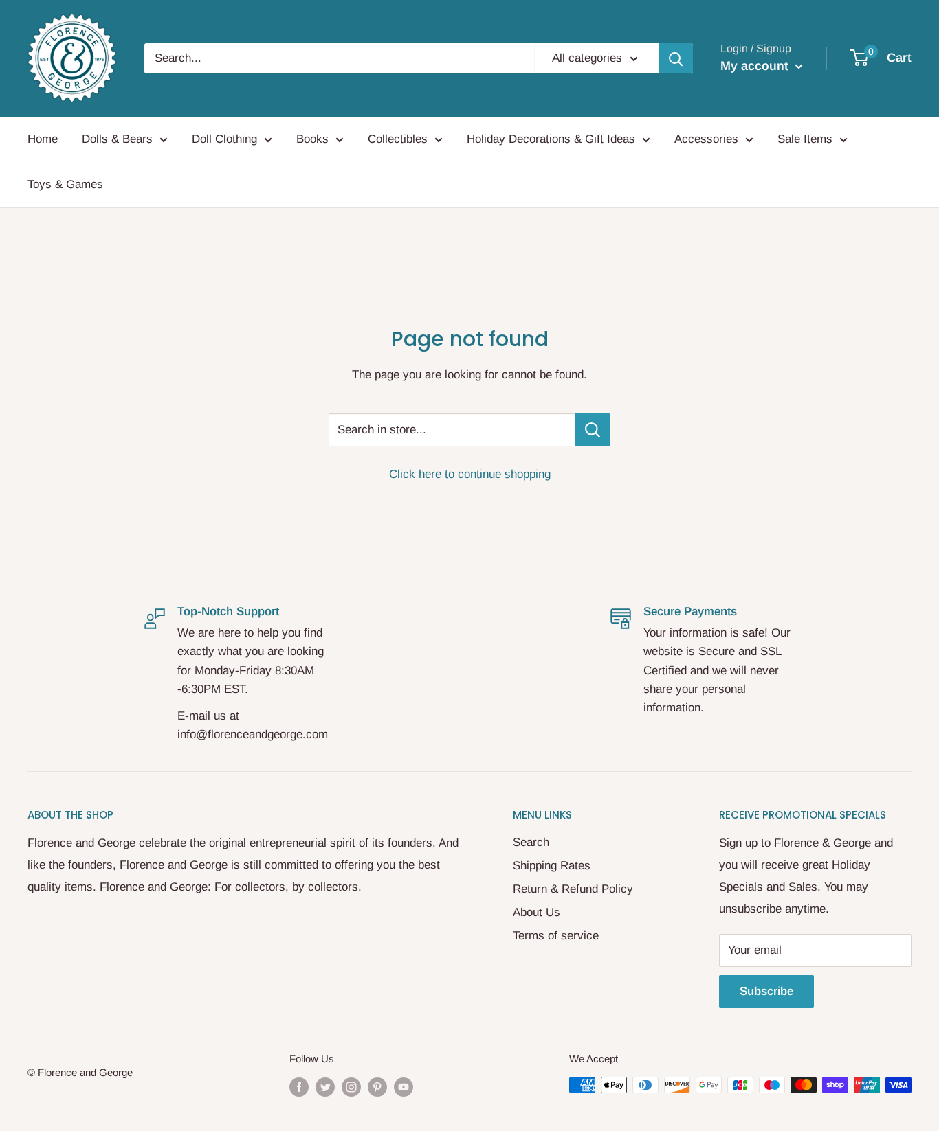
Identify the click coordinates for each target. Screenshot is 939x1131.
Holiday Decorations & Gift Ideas (551, 139)
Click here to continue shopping (470, 474)
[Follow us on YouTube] (403, 1087)
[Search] (676, 58)
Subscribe (766, 991)
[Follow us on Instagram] (351, 1087)
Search (531, 842)
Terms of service (556, 935)
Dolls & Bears (117, 139)
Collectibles (398, 139)
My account (756, 66)
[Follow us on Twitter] (325, 1087)
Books (312, 139)
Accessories (706, 139)
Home (42, 139)
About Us (536, 912)
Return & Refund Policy (573, 888)
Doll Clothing (224, 139)
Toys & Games (65, 184)
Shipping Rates (551, 865)
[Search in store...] (592, 429)
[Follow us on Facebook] (299, 1087)
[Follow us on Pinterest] (377, 1087)
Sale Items (804, 139)
